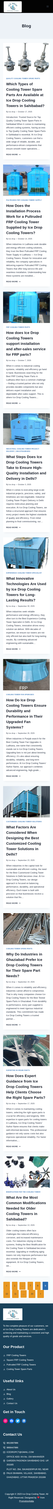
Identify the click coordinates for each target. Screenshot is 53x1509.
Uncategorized (23, 451)
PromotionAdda (26, 1501)
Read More (13, 155)
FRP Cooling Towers (16, 1355)
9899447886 (12, 1447)
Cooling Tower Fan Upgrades (20, 694)
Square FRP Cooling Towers (20, 1360)
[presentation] (26, 58)
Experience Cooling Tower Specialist (24, 573)
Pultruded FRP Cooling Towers (21, 1364)
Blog (9, 1394)
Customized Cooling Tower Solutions (24, 822)
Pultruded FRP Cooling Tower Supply (24, 200)
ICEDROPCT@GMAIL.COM (20, 1452)
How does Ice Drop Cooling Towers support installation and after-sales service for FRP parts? (26, 343)
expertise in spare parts (18, 1070)
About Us (11, 1389)
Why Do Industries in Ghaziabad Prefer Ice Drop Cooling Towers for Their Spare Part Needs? (24, 965)
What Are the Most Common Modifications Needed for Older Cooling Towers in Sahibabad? (26, 1208)
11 (15, 1294)
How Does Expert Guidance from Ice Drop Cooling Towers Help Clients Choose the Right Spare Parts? (25, 1087)
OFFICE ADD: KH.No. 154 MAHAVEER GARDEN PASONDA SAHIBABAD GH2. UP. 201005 (28, 1461)
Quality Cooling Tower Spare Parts (23, 78)
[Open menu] (47, 6)
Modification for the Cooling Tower (23, 1192)
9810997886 (12, 1443)
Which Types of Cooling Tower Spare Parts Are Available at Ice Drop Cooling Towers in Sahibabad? (25, 95)
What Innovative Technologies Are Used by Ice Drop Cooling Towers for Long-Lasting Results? (26, 589)
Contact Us (12, 1403)
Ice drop (12, 112)
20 (32, 1294)
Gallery (10, 1398)
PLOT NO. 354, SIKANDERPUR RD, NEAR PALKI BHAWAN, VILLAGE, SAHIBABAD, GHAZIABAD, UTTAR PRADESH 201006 (27, 1473)
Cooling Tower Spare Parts (19, 949)
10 (7, 1294)
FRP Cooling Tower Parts (18, 327)
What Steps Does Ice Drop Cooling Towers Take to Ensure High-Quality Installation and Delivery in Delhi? (26, 468)
